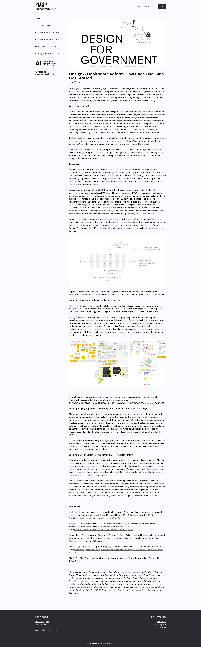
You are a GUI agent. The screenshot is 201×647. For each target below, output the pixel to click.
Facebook (161, 621)
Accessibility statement (46, 630)
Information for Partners (47, 39)
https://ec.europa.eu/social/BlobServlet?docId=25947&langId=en (103, 529)
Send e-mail (41, 624)
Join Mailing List (42, 621)
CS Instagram (159, 624)
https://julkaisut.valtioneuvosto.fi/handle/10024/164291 (98, 518)
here (82, 590)
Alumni (162, 627)
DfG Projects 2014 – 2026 (47, 46)
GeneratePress (108, 643)
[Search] (162, 6)
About (38, 18)
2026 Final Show (43, 25)
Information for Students (47, 32)
